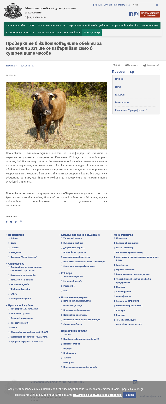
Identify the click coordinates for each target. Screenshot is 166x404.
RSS (118, 65)
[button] (15, 25)
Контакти (119, 5)
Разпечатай (153, 65)
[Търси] (157, 5)
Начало (10, 65)
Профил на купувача (102, 5)
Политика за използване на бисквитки (97, 394)
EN (128, 5)
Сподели (132, 65)
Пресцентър (26, 65)
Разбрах (130, 394)
